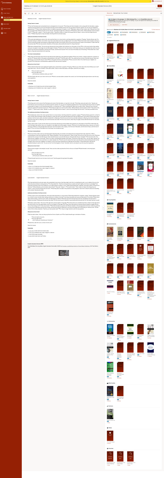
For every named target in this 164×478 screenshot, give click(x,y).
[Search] (160, 6)
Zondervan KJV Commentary (110, 313)
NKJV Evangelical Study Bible (130, 155)
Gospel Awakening (111, 420)
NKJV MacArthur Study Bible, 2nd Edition (150, 155)
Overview (111, 448)
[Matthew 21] (24, 54)
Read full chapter (32, 80)
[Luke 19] (24, 208)
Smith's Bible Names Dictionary (151, 354)
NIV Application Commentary (120, 275)
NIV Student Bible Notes (151, 118)
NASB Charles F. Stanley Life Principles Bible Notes (150, 81)
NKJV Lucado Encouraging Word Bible (141, 155)
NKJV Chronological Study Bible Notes (111, 155)
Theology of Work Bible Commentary (121, 292)
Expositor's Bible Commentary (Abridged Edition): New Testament (111, 56)
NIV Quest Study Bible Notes (130, 118)
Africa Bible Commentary (109, 238)
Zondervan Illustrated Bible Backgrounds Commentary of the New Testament (151, 294)
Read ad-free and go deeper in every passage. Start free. (87, 1)
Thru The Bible (130, 291)
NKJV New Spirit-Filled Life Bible (120, 173)
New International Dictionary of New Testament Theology (131, 355)
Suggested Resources (114, 40)
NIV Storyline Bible (141, 117)
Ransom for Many (110, 291)
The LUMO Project (111, 442)
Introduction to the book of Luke (131, 463)
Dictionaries (112, 321)
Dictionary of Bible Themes (111, 336)
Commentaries (112, 224)
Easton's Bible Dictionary (130, 336)
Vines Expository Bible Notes (130, 190)
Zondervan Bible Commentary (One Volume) (141, 293)
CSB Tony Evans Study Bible (110, 80)
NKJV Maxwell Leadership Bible (110, 173)
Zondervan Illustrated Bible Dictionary (120, 374)
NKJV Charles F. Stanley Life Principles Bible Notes (150, 136)
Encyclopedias (112, 200)
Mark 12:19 (31, 170)
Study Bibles (112, 66)
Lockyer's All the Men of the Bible (151, 336)
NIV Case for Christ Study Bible (131, 100)
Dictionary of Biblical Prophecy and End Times (120, 336)
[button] (156, 1)
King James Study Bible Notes (141, 80)
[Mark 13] (103, 134)
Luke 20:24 (31, 232)
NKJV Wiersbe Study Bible (140, 173)
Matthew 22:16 (32, 86)
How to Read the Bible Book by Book (131, 256)
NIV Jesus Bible (120, 117)
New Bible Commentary (120, 55)
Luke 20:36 (31, 236)
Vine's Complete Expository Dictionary (110, 374)
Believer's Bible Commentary (130, 238)
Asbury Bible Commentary (120, 238)
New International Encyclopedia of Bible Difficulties (131, 215)
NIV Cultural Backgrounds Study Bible (141, 100)
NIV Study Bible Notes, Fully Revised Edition (110, 136)
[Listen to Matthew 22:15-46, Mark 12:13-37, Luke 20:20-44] (40, 13)
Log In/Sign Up (158, 1)
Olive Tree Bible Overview (150, 275)
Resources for (124, 29)
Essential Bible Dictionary (140, 336)
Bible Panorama (140, 238)
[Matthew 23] (103, 54)
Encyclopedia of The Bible (110, 214)
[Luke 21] (103, 208)
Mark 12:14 (31, 166)
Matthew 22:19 (32, 88)
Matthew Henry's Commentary (151, 256)
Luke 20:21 (31, 230)
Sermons (111, 406)
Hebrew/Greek (117, 13)
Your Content (124, 13)
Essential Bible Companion (150, 238)
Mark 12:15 (31, 168)
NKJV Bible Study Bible (110, 398)
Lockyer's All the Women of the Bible (110, 355)
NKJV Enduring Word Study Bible (120, 155)
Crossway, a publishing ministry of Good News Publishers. (76, 246)
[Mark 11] (24, 134)
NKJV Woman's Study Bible (150, 173)
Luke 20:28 (31, 234)
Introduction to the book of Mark (121, 463)
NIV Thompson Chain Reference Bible (120, 136)
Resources (109, 13)
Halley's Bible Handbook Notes (120, 256)
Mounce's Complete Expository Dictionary (129, 56)
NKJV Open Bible (140, 353)
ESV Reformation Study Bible (130, 80)
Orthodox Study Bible (120, 190)
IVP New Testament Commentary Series (141, 256)
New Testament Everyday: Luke (120, 398)
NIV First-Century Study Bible (151, 100)
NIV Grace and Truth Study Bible (110, 118)
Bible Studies (112, 383)
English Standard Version (34, 243)
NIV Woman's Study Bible (130, 135)
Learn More (124, 24)
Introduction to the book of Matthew (111, 463)
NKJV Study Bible (130, 172)
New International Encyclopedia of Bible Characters (121, 215)
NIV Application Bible (110, 100)
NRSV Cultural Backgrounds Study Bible (111, 191)
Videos (110, 427)
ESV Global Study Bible (120, 80)
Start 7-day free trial (114, 24)
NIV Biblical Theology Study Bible (120, 100)
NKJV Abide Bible (141, 134)
